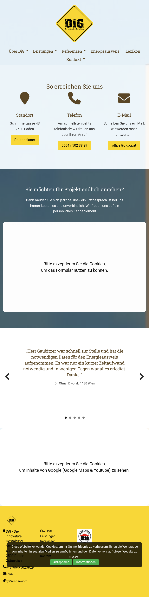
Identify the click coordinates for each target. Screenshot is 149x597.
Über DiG (16, 51)
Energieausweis (105, 51)
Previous (9, 377)
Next (140, 377)
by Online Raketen (16, 581)
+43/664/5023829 (20, 567)
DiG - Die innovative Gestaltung (74, 23)
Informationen (86, 562)
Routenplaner (24, 140)
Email (10, 574)
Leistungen (43, 51)
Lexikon (133, 51)
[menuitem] (17, 51)
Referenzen (72, 51)
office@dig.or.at (124, 145)
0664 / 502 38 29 (74, 145)
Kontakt (73, 59)
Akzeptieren (61, 562)
